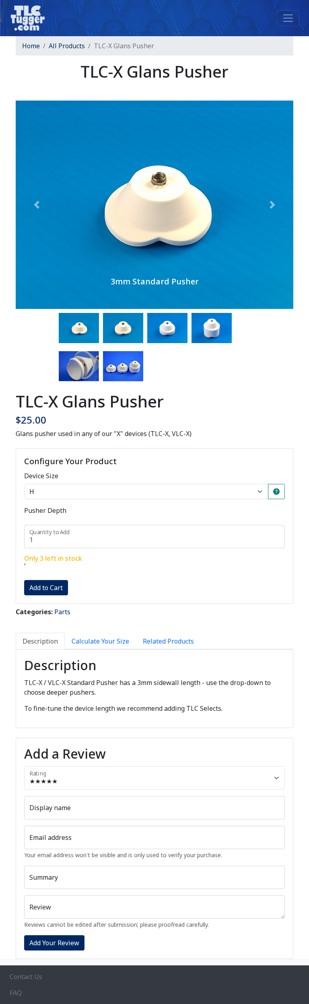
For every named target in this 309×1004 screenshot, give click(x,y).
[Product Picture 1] (79, 328)
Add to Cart (46, 587)
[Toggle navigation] (288, 18)
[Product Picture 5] (79, 366)
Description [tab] (40, 641)
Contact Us (26, 976)
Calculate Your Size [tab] (100, 641)
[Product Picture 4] (212, 328)
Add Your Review (54, 942)
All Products (67, 45)
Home (31, 45)
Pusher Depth (45, 510)
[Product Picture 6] (123, 366)
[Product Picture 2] (123, 328)
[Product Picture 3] (167, 328)
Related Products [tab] (168, 641)
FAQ (16, 992)
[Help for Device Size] (276, 491)
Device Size (41, 475)
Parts (62, 611)
